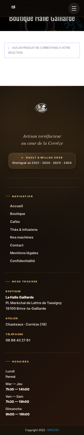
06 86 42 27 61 (18, 340)
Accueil (16, 206)
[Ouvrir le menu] (74, 8)
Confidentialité (22, 261)
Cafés (15, 222)
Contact (17, 245)
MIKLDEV (53, 430)
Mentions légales (24, 253)
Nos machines (21, 237)
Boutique (17, 214)
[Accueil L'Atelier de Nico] (13, 8)
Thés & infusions (24, 230)
